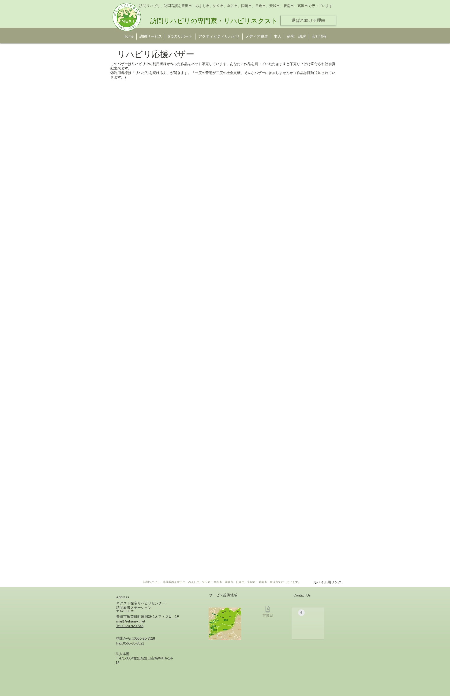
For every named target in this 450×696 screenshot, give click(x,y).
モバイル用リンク (327, 582)
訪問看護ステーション (133, 608)
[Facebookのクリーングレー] (301, 612)
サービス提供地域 (223, 595)
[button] (296, 36)
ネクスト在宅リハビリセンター (140, 603)
